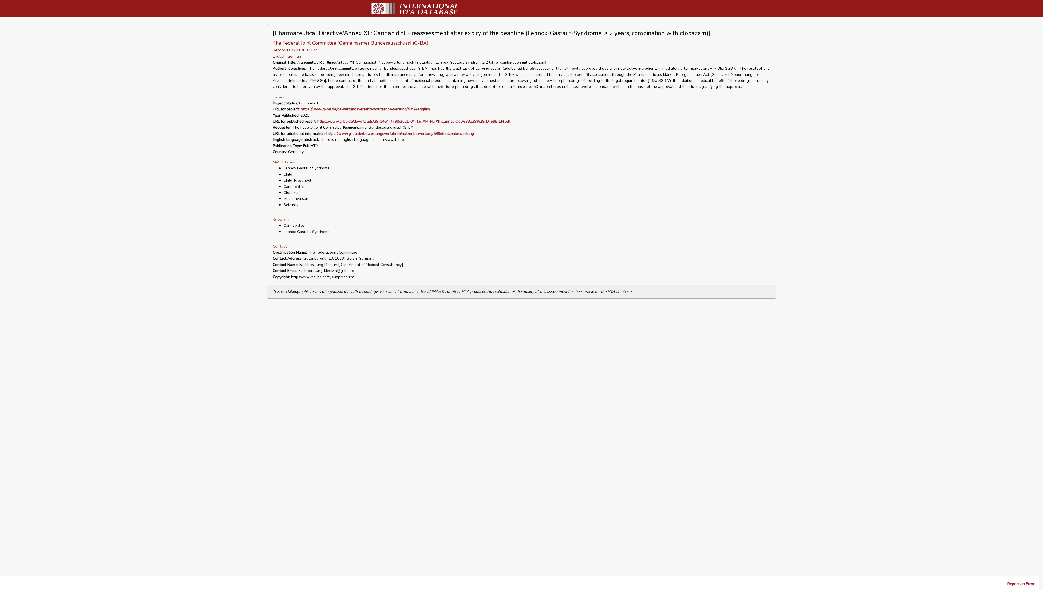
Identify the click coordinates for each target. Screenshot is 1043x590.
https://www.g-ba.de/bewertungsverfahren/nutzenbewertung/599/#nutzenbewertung (400, 133)
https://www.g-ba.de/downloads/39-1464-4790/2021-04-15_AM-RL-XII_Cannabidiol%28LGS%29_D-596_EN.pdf (413, 121)
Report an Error (1021, 583)
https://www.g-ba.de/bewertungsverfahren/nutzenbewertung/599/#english (365, 109)
